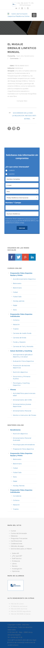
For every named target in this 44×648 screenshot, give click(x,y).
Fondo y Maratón (19, 342)
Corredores (17, 496)
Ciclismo (16, 320)
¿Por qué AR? (17, 556)
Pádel (15, 305)
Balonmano (17, 288)
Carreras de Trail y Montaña (23, 346)
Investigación (17, 569)
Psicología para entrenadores (24, 445)
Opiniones (16, 571)
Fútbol (15, 292)
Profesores (16, 561)
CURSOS (12, 170)
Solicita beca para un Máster (21, 549)
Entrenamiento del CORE (22, 400)
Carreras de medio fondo (22, 333)
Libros (14, 564)
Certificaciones (16, 541)
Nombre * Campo (13, 203)
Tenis (15, 310)
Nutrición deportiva (20, 372)
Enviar (22, 228)
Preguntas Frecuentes (19, 538)
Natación (16, 324)
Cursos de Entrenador (19, 533)
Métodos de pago (17, 546)
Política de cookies (15, 642)
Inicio (10, 640)
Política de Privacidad (11, 220)
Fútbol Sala (17, 297)
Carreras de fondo (19, 338)
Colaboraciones (16, 544)
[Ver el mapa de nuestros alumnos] (16, 585)
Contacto (15, 645)
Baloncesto (17, 283)
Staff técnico (16, 558)
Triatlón (16, 329)
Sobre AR (15, 553)
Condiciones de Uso (29, 218)
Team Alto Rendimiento (25, 56)
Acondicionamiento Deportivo (24, 279)
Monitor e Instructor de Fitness (24, 415)
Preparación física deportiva (23, 449)
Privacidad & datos (20, 640)
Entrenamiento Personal (22, 411)
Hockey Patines (18, 486)
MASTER (11, 174)
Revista (14, 566)
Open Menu (34, 15)
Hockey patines (18, 301)
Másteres (14, 536)
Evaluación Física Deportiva (23, 361)
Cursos (13, 531)
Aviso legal (32, 640)
